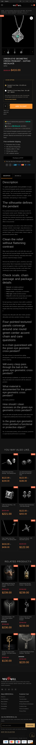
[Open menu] (2, 5)
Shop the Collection (8, 732)
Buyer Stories (4, 701)
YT (33, 1)
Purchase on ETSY (18, 158)
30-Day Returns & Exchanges (26, 704)
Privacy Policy (22, 711)
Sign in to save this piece (6, 112)
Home (2, 10)
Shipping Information (24, 701)
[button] (31, 18)
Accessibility (4, 706)
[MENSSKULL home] (9, 680)
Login (2, 1)
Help (32, 736)
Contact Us (3, 708)
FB (20, 1)
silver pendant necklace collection (20, 317)
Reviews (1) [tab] (18, 175)
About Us (3, 696)
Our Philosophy (4, 699)
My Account (22, 696)
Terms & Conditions (24, 708)
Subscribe (30, 725)
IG (27, 1)
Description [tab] (6, 175)
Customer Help (22, 706)
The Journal (4, 704)
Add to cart (21, 106)
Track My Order (23, 699)
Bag (32, 5)
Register (6, 1)
